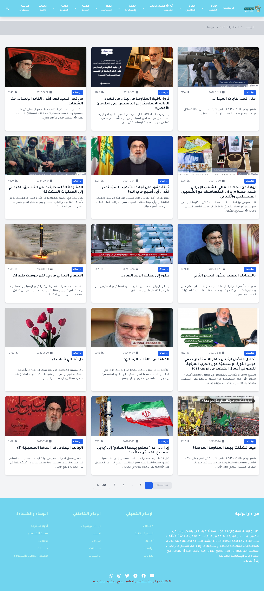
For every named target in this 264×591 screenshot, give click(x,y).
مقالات (43, 541)
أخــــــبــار (96, 534)
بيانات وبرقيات (91, 526)
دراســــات (94, 556)
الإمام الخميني (212, 8)
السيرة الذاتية (144, 534)
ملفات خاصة (43, 8)
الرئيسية (228, 8)
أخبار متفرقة (39, 526)
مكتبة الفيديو (64, 8)
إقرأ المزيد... (251, 561)
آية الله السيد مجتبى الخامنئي (161, 8)
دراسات (209, 27)
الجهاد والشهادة (130, 8)
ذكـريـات (148, 556)
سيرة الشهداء (38, 534)
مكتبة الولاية (85, 8)
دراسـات (148, 548)
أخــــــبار (149, 541)
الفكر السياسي (106, 8)
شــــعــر (96, 541)
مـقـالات (148, 526)
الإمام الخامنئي (190, 8)
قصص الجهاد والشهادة (31, 556)
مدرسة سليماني (24, 8)
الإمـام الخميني (139, 514)
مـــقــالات (95, 548)
